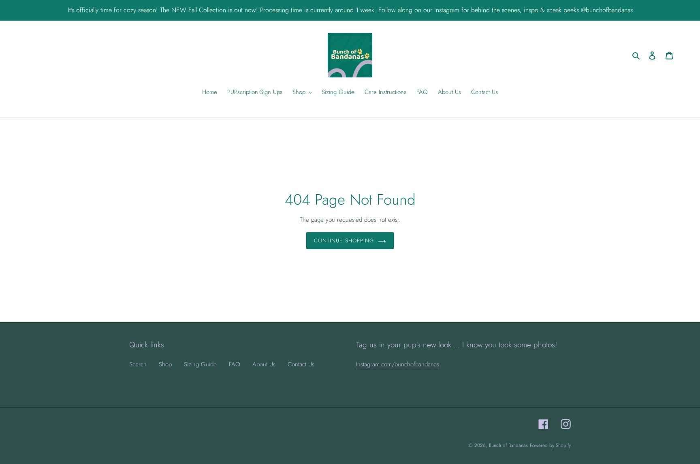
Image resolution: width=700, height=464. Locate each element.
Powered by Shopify (550, 445)
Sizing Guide (200, 364)
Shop (165, 364)
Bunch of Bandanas (508, 445)
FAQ (234, 364)
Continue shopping (344, 240)
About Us (263, 364)
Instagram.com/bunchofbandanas (397, 364)
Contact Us (301, 364)
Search (138, 364)
